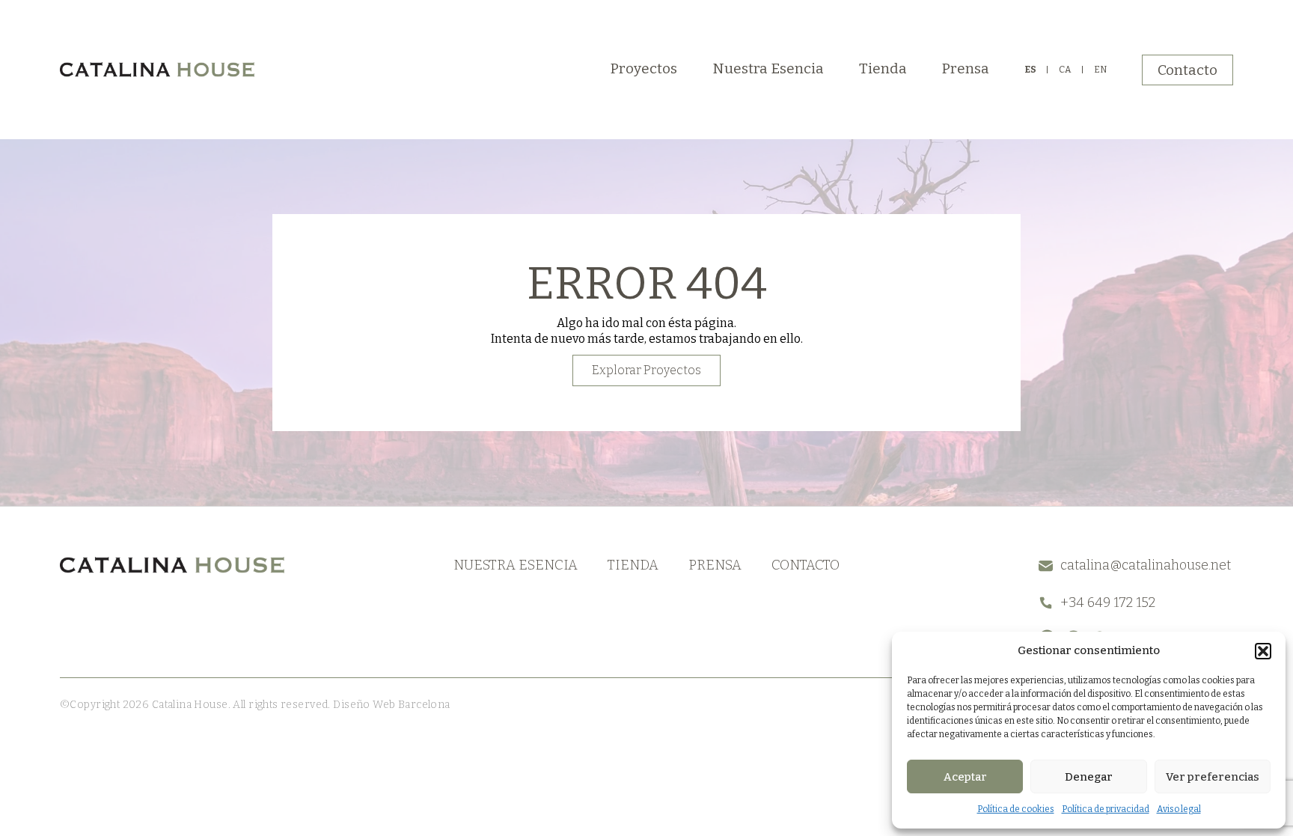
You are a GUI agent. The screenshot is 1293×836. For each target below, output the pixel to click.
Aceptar (965, 777)
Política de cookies (1015, 809)
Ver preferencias (1212, 777)
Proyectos (644, 68)
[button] (1263, 651)
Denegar (1089, 777)
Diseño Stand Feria (499, 704)
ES (1030, 69)
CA (1065, 69)
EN (1100, 69)
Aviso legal (1179, 809)
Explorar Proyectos (646, 370)
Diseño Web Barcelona (390, 704)
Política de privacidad (1105, 809)
